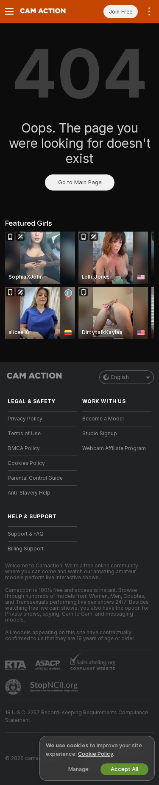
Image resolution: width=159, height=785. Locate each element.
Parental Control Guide (35, 478)
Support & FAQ (26, 534)
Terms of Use (24, 434)
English (120, 377)
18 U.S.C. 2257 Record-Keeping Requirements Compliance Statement (76, 716)
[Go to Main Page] (49, 11)
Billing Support (26, 549)
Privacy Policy (25, 419)
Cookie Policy (95, 754)
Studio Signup (99, 434)
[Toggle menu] (9, 11)
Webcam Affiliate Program (114, 448)
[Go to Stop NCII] (55, 687)
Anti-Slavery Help (29, 493)
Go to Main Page (79, 182)
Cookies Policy (26, 463)
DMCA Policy (24, 448)
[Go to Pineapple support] (14, 687)
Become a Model (103, 419)
